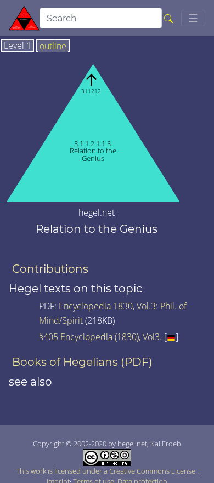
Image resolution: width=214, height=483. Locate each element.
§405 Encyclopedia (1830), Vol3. (100, 337)
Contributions (50, 268)
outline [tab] (53, 46)
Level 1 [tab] (17, 46)
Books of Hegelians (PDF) (82, 362)
